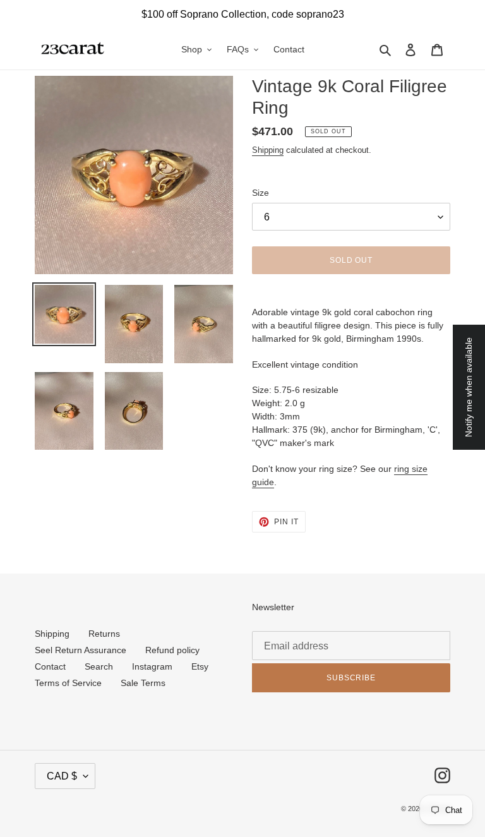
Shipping (268, 150)
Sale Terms (143, 683)
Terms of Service (68, 683)
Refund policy (172, 650)
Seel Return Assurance (80, 650)
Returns (104, 634)
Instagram (152, 666)
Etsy (199, 666)
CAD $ (62, 776)
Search (99, 666)
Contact (50, 666)
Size (260, 193)
